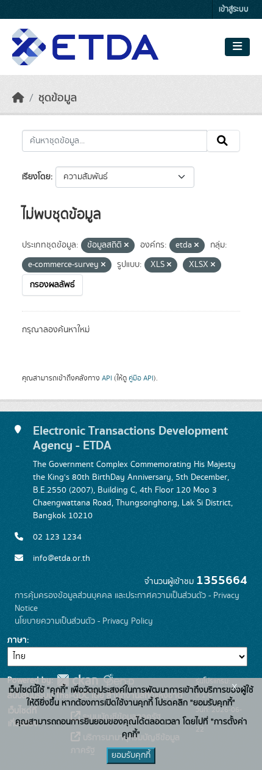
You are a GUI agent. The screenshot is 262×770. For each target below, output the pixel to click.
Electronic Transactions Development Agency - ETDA (130, 438)
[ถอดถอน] (126, 246)
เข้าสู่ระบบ (234, 9)
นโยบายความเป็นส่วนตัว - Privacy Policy (84, 621)
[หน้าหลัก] (18, 98)
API (107, 378)
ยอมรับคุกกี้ (131, 755)
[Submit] (223, 141)
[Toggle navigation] (237, 47)
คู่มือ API (141, 378)
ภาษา (17, 640)
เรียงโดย (36, 177)
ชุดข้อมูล (57, 98)
